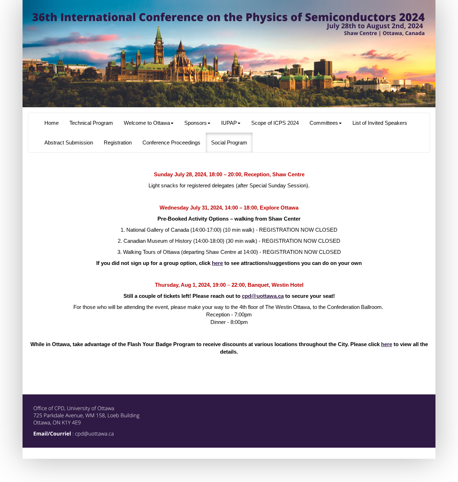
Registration (118, 143)
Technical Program (91, 123)
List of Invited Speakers (379, 123)
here (217, 263)
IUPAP (229, 123)
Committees (324, 123)
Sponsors (195, 123)
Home (51, 123)
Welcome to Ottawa (147, 123)
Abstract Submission (68, 143)
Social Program (229, 143)
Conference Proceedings (171, 143)
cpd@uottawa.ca (263, 296)
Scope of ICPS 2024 (275, 123)
